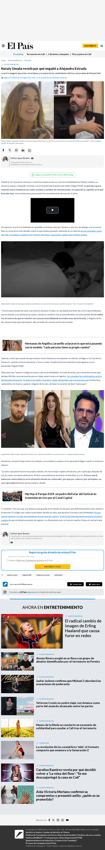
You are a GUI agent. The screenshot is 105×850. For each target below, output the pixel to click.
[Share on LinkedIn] (23, 150)
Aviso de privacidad (67, 835)
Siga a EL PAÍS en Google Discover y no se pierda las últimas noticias (35, 77)
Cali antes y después (58, 54)
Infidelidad (58, 575)
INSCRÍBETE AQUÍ (52, 566)
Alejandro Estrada (42, 575)
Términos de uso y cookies (89, 835)
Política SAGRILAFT (35, 838)
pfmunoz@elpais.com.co (71, 846)
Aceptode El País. (31, 560)
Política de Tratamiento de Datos (30, 560)
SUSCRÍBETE (90, 46)
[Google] (75, 584)
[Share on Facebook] (3, 150)
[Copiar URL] (29, 150)
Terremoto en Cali (35, 54)
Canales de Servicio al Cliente (56, 832)
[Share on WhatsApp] (16, 150)
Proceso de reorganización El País (41, 843)
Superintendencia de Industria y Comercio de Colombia (51, 840)
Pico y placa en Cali (81, 54)
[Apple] (94, 584)
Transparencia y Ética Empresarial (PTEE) (63, 838)
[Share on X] (10, 150)
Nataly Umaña (12, 575)
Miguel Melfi (26, 575)
